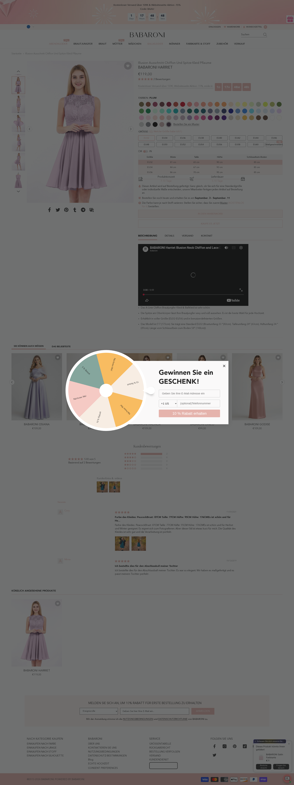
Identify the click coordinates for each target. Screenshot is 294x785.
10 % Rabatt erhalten (189, 413)
